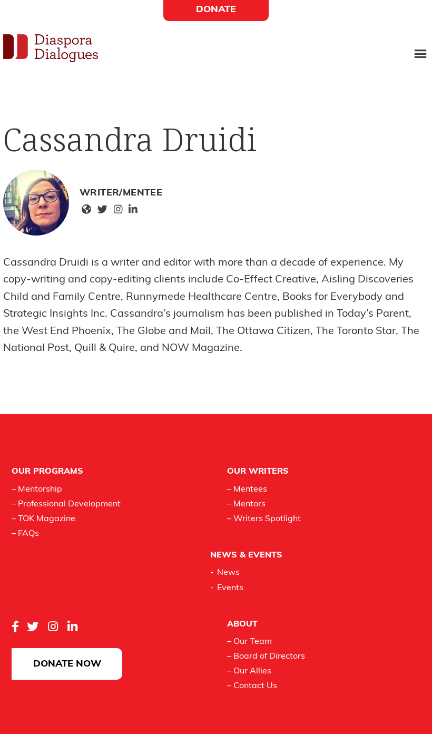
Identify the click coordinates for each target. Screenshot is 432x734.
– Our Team (249, 642)
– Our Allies (249, 671)
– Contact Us (252, 686)
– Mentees (247, 489)
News (228, 573)
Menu (420, 55)
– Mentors (246, 504)
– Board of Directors (266, 656)
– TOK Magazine (43, 519)
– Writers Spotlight (264, 519)
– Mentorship (37, 489)
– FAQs (25, 534)
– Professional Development (66, 504)
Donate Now (67, 664)
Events (230, 588)
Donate (216, 10)
